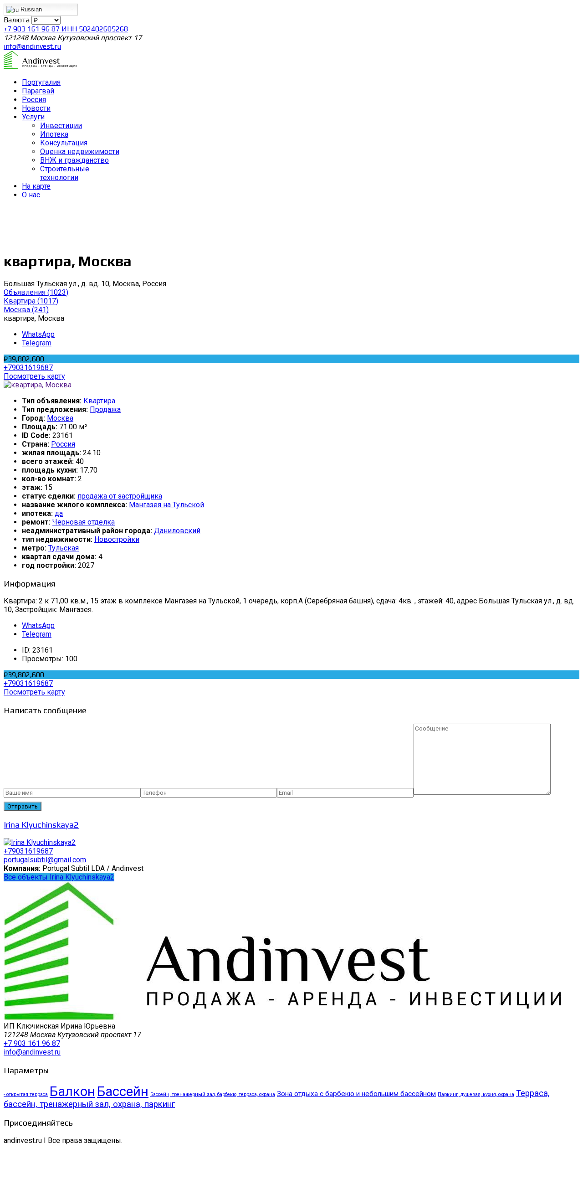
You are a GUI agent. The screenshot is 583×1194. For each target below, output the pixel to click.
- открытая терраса (26, 1094)
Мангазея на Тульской (166, 504)
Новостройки (116, 539)
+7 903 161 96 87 (32, 1043)
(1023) (36, 292)
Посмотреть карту (34, 376)
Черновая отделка (83, 522)
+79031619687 (28, 367)
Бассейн (122, 1091)
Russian (30, 9)
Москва (60, 418)
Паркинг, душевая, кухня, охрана (476, 1094)
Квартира (99, 400)
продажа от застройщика (119, 496)
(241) (26, 309)
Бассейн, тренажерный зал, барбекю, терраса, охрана (212, 1094)
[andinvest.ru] (41, 66)
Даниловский (177, 530)
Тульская (63, 548)
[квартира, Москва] (38, 385)
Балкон (72, 1091)
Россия (63, 444)
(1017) (31, 301)
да (59, 513)
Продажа (105, 409)
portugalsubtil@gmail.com (45, 859)
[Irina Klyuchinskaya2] (40, 842)
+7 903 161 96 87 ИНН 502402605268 (66, 29)
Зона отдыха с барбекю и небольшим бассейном (356, 1094)
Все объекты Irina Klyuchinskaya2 (59, 877)
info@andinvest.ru (32, 46)
